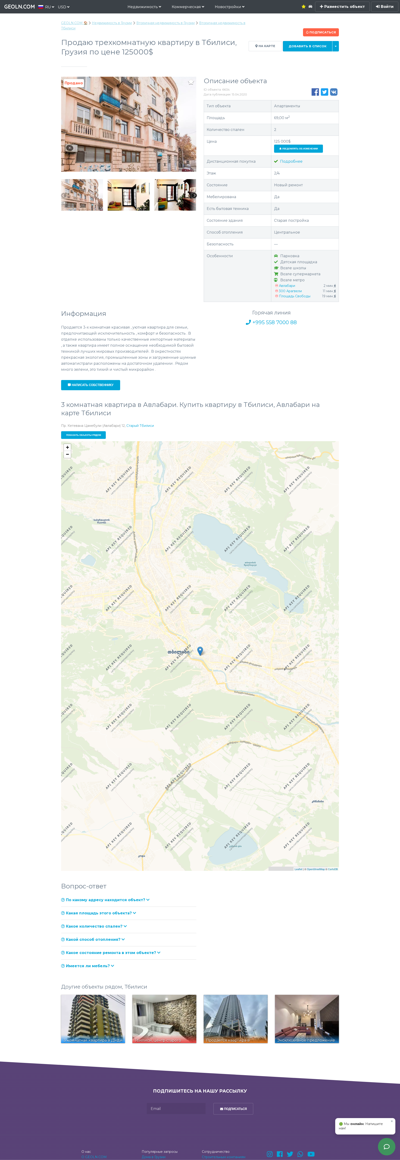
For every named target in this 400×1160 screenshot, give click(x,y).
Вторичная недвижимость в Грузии (165, 23)
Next (194, 196)
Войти (387, 6)
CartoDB (333, 869)
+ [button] (67, 447)
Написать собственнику (92, 385)
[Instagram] (270, 1154)
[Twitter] (290, 1154)
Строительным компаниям (223, 1157)
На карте (266, 46)
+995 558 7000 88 (274, 322)
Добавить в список (307, 46)
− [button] (67, 454)
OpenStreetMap (316, 869)
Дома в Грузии (154, 1157)
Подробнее (291, 161)
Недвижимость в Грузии (112, 23)
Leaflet (298, 869)
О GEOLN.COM (94, 1157)
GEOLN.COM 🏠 (74, 23)
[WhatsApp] (300, 1154)
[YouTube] (311, 1154)
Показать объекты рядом (83, 435)
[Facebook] (280, 1154)
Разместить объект (344, 6)
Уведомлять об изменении (299, 148)
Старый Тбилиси (140, 426)
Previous (63, 196)
